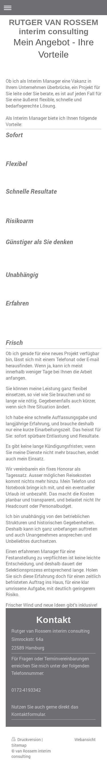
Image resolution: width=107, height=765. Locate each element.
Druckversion (29, 739)
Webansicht (85, 739)
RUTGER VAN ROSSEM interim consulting (53, 27)
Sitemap (19, 745)
